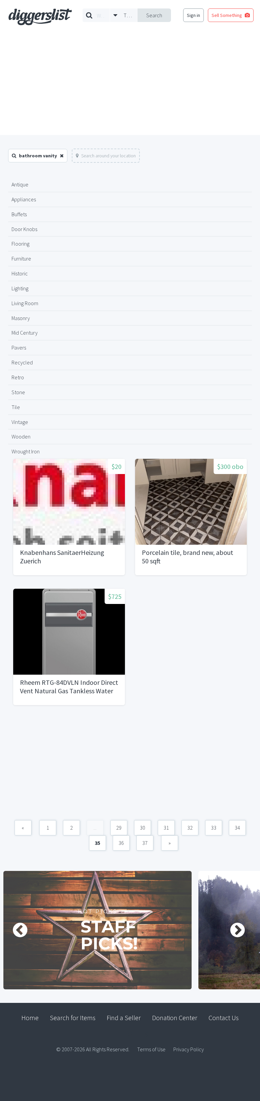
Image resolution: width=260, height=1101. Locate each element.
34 (237, 827)
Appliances (24, 199)
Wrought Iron (26, 451)
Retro (18, 377)
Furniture (21, 258)
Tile (16, 407)
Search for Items (72, 1017)
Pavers (19, 347)
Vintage (20, 422)
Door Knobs (24, 229)
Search (154, 15)
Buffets (19, 214)
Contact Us (224, 1017)
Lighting (20, 288)
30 (142, 827)
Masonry (21, 318)
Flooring (20, 243)
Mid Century (25, 332)
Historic (20, 273)
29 (119, 827)
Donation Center (174, 1017)
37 (145, 842)
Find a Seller (124, 1017)
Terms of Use (151, 1049)
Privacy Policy (188, 1049)
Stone (18, 392)
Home (30, 1017)
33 (213, 827)
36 (121, 842)
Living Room (25, 303)
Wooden (21, 436)
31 (166, 827)
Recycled (22, 362)
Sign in (193, 15)
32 (190, 827)
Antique (20, 184)
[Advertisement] (130, 84)
